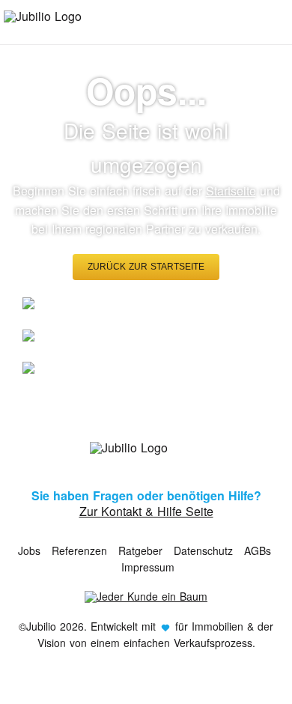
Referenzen (79, 550)
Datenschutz (203, 550)
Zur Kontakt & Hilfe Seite (146, 511)
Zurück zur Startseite (146, 266)
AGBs (257, 550)
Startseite (231, 190)
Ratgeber (140, 550)
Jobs (29, 550)
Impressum (147, 566)
